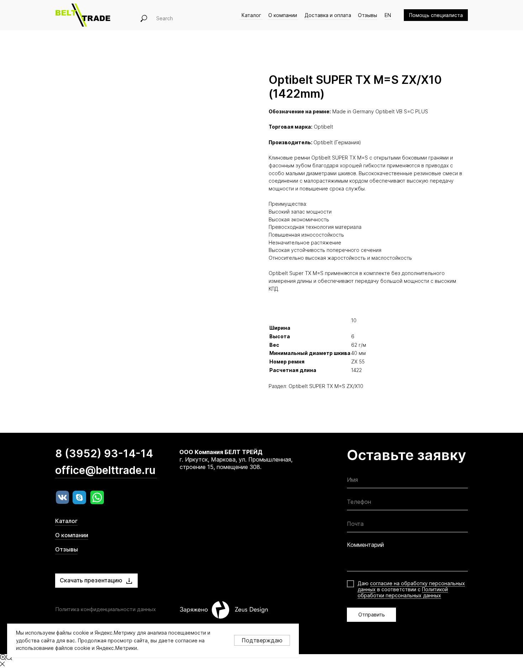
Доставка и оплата (328, 15)
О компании (282, 15)
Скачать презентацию (91, 580)
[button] (436, 15)
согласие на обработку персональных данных (411, 586)
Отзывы (367, 15)
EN (388, 15)
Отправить (371, 615)
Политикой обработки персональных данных (403, 592)
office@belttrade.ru (105, 470)
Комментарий (365, 544)
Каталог (251, 15)
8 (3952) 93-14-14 (104, 453)
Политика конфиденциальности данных (105, 609)
